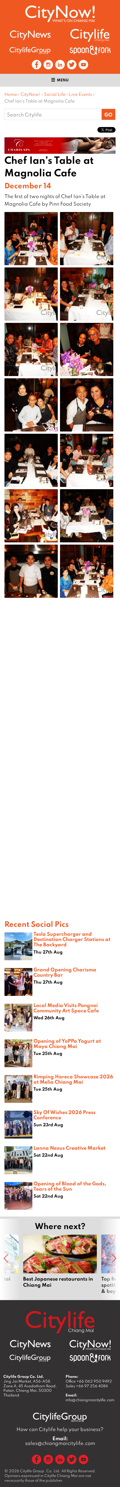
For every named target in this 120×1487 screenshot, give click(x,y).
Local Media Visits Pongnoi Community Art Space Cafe (66, 1008)
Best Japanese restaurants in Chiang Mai (60, 1264)
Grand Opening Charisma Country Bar (64, 972)
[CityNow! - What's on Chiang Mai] (60, 13)
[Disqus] (60, 691)
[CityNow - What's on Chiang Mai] (90, 1345)
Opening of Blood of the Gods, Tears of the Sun (69, 1186)
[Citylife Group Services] (30, 50)
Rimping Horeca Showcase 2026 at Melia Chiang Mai (73, 1079)
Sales (87, 1385)
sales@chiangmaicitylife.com (60, 1440)
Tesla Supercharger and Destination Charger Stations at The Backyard (72, 939)
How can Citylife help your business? (60, 1429)
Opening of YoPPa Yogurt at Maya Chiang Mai (67, 1043)
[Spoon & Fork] (90, 50)
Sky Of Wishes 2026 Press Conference (64, 1115)
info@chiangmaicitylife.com (90, 1399)
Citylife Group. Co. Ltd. (40, 1470)
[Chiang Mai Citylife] (90, 35)
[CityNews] (30, 35)
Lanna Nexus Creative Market (69, 1147)
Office (89, 1381)
